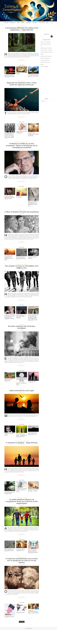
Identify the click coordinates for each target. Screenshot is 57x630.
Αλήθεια (17, 73)
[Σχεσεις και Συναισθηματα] (28, 10)
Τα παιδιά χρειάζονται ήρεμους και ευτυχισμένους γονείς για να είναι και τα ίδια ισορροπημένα (22, 501)
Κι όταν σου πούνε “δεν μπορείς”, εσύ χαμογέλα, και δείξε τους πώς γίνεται (21, 435)
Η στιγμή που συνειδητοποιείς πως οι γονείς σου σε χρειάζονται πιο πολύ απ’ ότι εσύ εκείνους (22, 560)
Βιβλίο (47, 22)
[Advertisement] (47, 82)
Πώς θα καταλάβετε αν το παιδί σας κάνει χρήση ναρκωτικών (21, 316)
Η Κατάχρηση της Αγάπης (9, 616)
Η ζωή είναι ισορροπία (44, 66)
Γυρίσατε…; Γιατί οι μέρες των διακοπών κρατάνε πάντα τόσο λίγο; (46, 43)
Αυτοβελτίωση (12, 22)
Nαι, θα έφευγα (19, 196)
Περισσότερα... (22, 60)
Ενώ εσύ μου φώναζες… (20, 612)
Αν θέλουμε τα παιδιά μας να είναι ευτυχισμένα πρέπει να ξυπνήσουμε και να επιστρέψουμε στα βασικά (21, 145)
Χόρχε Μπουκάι (42, 22)
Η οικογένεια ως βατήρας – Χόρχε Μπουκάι (21, 443)
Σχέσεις (18, 22)
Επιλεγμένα (28, 22)
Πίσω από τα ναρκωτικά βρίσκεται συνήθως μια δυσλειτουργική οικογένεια (33, 551)
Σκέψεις (22, 22)
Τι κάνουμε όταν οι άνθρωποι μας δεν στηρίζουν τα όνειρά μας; (33, 134)
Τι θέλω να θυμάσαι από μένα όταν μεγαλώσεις (21, 212)
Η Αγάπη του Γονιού (32, 381)
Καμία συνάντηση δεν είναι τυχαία (21, 390)
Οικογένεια (35, 22)
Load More (22, 621)
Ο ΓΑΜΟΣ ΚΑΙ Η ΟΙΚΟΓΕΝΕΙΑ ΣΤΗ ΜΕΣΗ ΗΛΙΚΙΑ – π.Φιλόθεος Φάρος (33, 611)
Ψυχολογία (6, 22)
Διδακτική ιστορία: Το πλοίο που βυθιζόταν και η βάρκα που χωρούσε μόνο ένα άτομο (46, 58)
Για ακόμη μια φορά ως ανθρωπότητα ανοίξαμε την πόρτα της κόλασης (9, 197)
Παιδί (24, 81)
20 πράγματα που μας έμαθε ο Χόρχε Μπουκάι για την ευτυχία (21, 490)
